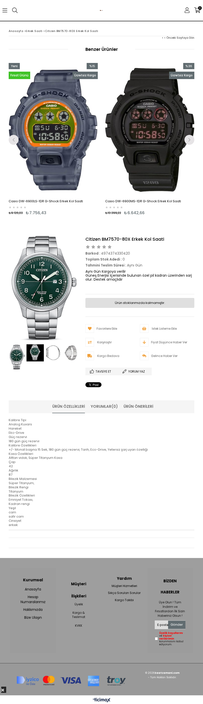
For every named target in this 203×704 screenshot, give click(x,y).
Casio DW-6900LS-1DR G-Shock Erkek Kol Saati (46, 201)
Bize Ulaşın (33, 617)
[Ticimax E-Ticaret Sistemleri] (101, 700)
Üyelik (79, 604)
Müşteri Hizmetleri (124, 586)
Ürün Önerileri (138, 406)
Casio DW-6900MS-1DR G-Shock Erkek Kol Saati (143, 201)
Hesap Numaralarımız (33, 599)
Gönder (177, 624)
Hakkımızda (33, 609)
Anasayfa (33, 589)
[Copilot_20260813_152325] (71, 679)
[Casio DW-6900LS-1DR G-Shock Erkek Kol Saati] (53, 130)
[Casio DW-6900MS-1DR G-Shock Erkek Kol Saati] (149, 130)
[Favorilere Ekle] (53, 139)
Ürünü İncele (75, 139)
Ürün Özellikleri (68, 406)
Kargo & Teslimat (78, 615)
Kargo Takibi (124, 600)
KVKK (78, 626)
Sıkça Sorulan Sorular (124, 593)
